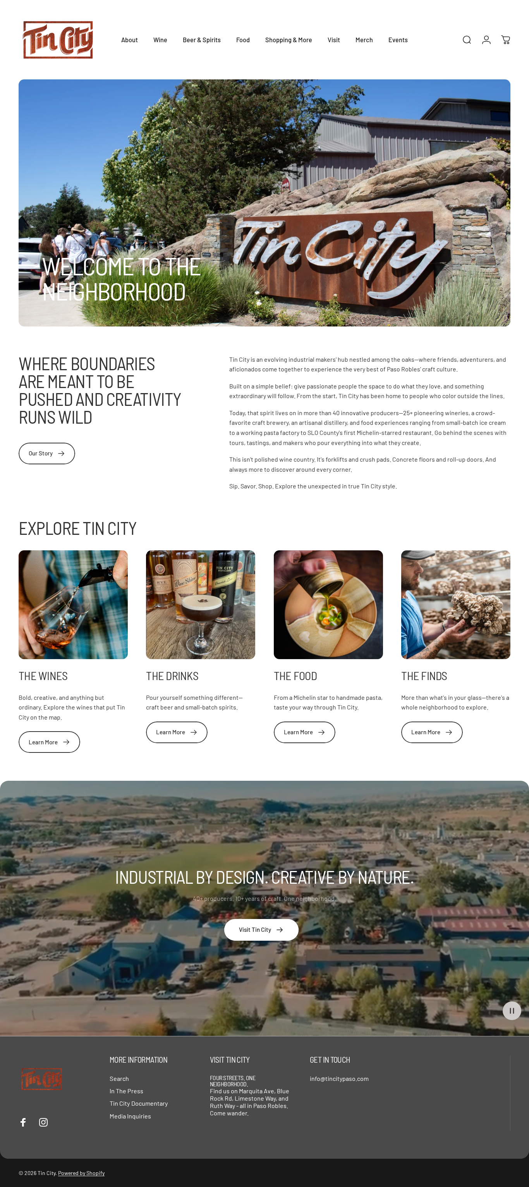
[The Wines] (73, 605)
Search (119, 1078)
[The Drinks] (200, 605)
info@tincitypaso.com (339, 1078)
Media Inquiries (130, 1116)
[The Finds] (455, 605)
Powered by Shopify (81, 1173)
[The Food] (328, 605)
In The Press (126, 1090)
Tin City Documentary (139, 1103)
